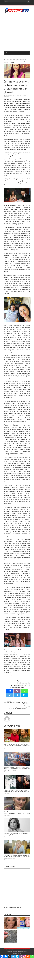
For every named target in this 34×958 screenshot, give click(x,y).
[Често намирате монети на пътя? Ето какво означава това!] (10, 936)
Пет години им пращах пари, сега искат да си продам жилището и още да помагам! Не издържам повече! (17, 856)
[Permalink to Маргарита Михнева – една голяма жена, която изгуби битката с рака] (17, 831)
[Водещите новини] (17, 12)
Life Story (12, 59)
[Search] (28, 1)
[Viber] (17, 691)
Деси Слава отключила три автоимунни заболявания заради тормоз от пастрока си (17, 812)
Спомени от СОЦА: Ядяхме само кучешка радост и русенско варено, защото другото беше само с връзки (17, 768)
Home (7, 59)
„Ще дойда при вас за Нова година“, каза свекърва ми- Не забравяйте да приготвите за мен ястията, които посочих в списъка (17, 745)
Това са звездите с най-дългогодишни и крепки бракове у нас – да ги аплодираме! (16, 790)
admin (11, 95)
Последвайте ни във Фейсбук (13, 907)
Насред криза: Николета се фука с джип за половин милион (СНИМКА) (17, 702)
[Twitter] (9, 695)
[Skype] (24, 695)
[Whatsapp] (24, 691)
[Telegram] (17, 695)
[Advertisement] (17, 31)
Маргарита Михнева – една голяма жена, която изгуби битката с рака (16, 834)
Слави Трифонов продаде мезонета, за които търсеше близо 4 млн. (16, 707)
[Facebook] (9, 691)
